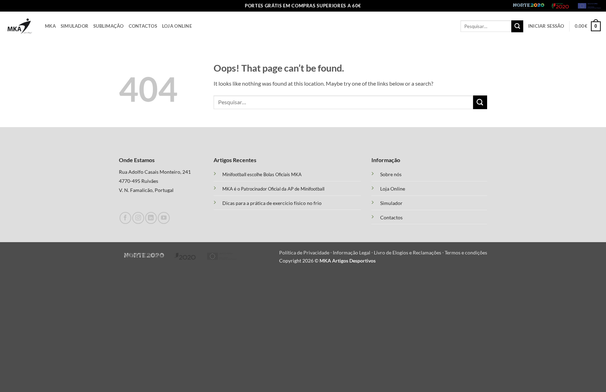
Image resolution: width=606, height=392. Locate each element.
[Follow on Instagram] (138, 218)
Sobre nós (391, 174)
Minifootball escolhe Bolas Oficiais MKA (262, 174)
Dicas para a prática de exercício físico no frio (272, 203)
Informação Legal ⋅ (353, 252)
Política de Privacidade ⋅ (306, 252)
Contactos (143, 26)
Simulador (74, 26)
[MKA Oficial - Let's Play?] (19, 26)
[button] (546, 26)
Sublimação (108, 26)
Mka (50, 26)
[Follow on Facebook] (125, 218)
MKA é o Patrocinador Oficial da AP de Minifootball (273, 189)
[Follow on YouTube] (163, 218)
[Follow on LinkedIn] (151, 218)
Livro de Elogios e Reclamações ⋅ (409, 252)
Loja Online (177, 26)
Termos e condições (466, 252)
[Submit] (517, 26)
